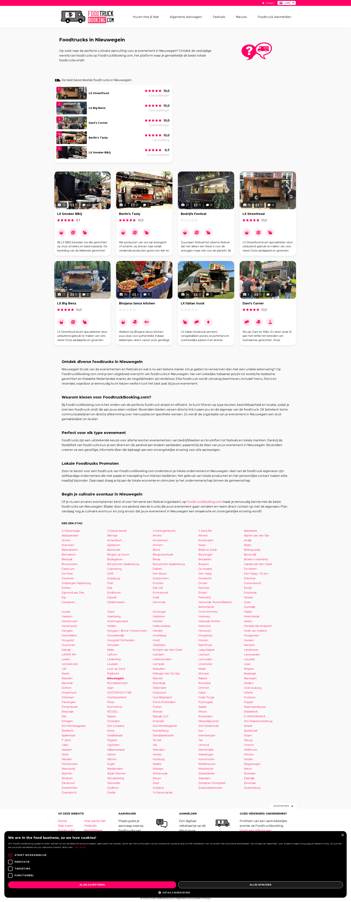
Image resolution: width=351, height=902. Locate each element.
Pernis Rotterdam (164, 702)
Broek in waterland (256, 559)
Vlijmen (112, 759)
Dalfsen (157, 569)
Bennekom (69, 554)
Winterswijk (160, 773)
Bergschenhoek (163, 554)
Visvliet (157, 754)
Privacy (207, 898)
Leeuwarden (252, 654)
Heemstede (251, 616)
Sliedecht (67, 730)
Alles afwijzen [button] (260, 884)
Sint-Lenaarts (115, 726)
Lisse (247, 664)
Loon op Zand (116, 668)
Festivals (90, 826)
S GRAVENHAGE (255, 716)
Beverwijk (250, 554)
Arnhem (158, 545)
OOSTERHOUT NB (119, 692)
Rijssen (111, 716)
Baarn (247, 545)
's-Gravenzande (117, 530)
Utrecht (249, 745)
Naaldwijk (250, 673)
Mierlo (65, 673)
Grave (110, 611)
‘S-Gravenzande (163, 792)
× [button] (342, 835)
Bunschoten (69, 564)
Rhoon (202, 711)
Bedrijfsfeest (93, 830)
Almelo (157, 535)
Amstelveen (160, 540)
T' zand (66, 740)
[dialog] (175, 864)
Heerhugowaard (117, 621)
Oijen (110, 687)
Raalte (202, 707)
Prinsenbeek (70, 707)
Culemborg (114, 569)
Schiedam (113, 721)
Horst (156, 640)
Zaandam (204, 778)
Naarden (67, 678)
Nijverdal (67, 683)
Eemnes (203, 588)
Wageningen (252, 764)
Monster (203, 673)
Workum (67, 778)
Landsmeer (251, 649)
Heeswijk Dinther (209, 621)
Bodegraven (115, 559)
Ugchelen (113, 745)
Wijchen (67, 773)
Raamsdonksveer (255, 707)
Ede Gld (158, 588)
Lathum (112, 654)
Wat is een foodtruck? (66, 828)
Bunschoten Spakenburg (123, 564)
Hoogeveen (251, 635)
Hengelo (67, 630)
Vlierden (67, 759)
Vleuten (249, 754)
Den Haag (205, 573)
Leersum (204, 654)
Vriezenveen (70, 764)
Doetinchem (161, 578)
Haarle (248, 611)
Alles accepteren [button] (92, 884)
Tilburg (248, 740)
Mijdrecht (113, 673)
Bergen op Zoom (118, 554)
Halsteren (159, 616)
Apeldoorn (113, 545)
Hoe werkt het (95, 821)
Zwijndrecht (69, 792)
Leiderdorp (114, 659)
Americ (66, 540)
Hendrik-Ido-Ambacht (258, 626)
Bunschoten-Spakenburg (169, 564)
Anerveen (68, 545)
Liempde (158, 664)
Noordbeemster (117, 683)
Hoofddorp (160, 635)
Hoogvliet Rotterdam (121, 640)
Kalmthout (205, 645)
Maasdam (159, 668)
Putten (157, 707)
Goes (247, 602)
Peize (110, 702)
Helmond (204, 626)
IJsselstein (159, 645)
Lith (64, 668)
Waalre (157, 764)
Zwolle (111, 792)
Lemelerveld (70, 664)
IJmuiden (113, 645)
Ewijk (156, 597)
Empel (202, 592)
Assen (202, 545)
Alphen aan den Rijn (256, 535)
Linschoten (205, 664)
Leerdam (158, 654)
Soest (110, 730)
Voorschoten (206, 759)
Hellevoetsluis (161, 626)
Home (62, 821)
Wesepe (158, 768)
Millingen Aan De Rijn (166, 673)
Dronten (158, 583)
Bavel (156, 549)
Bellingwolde (252, 549)
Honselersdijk (115, 635)
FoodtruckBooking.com (204, 502)
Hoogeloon (205, 635)
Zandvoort (68, 783)
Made (202, 668)
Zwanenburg (252, 787)
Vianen (111, 754)
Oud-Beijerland (162, 697)
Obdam (249, 683)
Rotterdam (205, 716)
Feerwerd (204, 597)
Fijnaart (248, 597)
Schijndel (158, 721)
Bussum (203, 564)
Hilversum (204, 630)
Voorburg (159, 759)
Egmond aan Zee (73, 592)
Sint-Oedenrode (208, 726)
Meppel (249, 668)
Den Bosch (160, 573)
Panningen (69, 702)
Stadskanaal (114, 735)
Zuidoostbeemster (210, 787)
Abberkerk (250, 530)
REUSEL (112, 711)
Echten (66, 588)
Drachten (250, 578)
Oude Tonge (206, 697)
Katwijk (66, 649)
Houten (203, 640)
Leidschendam (162, 659)
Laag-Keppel (206, 649)
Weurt (248, 768)
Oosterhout (69, 692)
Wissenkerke (206, 773)
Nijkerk (202, 678)
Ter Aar (157, 740)
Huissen (249, 640)
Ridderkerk (251, 711)
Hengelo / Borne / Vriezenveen (127, 630)
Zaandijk (249, 778)
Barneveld (113, 549)
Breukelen (205, 559)
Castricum (68, 569)
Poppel (248, 702)
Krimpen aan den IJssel (167, 649)
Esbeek (112, 597)
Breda (156, 559)
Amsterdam (206, 540)
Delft (110, 573)
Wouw (157, 778)
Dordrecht (205, 578)
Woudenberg (115, 778)
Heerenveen (70, 621)
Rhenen (158, 711)
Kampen (249, 645)
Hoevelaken (69, 635)
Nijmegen (250, 678)
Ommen (203, 687)
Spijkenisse (69, 735)
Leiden (66, 659)
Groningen (159, 611)
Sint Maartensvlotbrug (258, 721)
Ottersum (68, 697)
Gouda (66, 611)
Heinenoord (69, 626)
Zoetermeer (69, 787)
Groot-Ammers (208, 611)
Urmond (203, 745)
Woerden (250, 773)
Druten (202, 583)
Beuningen (205, 554)
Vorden (248, 759)
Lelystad (249, 659)
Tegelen (112, 740)
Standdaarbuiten (163, 735)
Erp (64, 597)
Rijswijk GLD (160, 716)
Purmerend (114, 707)
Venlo (65, 754)
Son (200, 730)
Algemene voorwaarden (188, 898)
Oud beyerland (116, 697)
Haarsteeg (114, 616)
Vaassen (67, 749)
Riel (64, 716)
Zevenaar (250, 783)
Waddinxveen (207, 764)
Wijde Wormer (116, 773)
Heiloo (248, 621)
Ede (109, 588)
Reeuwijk (67, 711)
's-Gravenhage (71, 530)
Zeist (156, 783)
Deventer (68, 578)
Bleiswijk (67, 559)
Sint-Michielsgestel (165, 726)
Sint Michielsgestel (74, 726)
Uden (65, 745)
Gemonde (159, 602)
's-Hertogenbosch (164, 530)
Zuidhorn (113, 787)
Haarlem (67, 616)
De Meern (250, 569)
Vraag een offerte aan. (256, 830)
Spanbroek (251, 730)
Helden (111, 626)
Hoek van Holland (255, 630)
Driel (110, 583)
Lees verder (80, 847)
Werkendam (115, 768)
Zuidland (158, 787)
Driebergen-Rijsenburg (76, 583)
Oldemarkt (159, 687)
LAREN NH (69, 654)
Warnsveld (68, 768)
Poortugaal (205, 702)
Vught (111, 764)
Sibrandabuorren (208, 721)
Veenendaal (205, 749)
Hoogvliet (68, 640)
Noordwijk (159, 683)
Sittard (248, 726)
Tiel (200, 740)
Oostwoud (159, 692)
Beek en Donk (207, 549)
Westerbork (205, 768)
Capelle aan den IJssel (258, 564)
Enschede (250, 592)
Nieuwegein (115, 678)
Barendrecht (70, 549)
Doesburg (113, 578)
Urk (155, 745)
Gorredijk (249, 607)
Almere (203, 535)
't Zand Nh (205, 530)
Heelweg (204, 616)
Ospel (202, 692)
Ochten (66, 687)
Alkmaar (112, 535)
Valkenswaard (115, 749)
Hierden (158, 630)
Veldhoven (250, 749)
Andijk (248, 540)
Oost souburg (252, 687)
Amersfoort (114, 540)
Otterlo (248, 692)
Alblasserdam (70, 535)
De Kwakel (205, 569)
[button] (175, 892)
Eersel (248, 588)
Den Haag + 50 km (256, 573)
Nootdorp (204, 683)
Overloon (250, 697)
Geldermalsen (116, 602)
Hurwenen (68, 645)
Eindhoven (114, 592)
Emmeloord (160, 592)
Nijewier (158, 678)
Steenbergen (206, 735)
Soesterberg (161, 730)
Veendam (159, 749)
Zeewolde (113, 783)
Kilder (110, 649)
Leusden (112, 664)
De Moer (67, 573)
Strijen (248, 735)
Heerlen (158, 621)
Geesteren (68, 602)
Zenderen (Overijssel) (211, 783)
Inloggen (270, 2)
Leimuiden (205, 659)
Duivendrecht (252, 583)
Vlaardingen (206, 754)
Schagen (67, 721)
